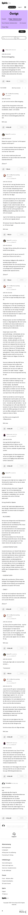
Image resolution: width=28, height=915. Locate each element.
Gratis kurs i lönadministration (9, 868)
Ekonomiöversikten (7, 794)
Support (4, 891)
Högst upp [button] (2, 910)
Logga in (20, 7)
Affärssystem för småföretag (9, 852)
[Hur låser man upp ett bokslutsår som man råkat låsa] (25, 88)
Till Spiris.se (5, 894)
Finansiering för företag (7, 855)
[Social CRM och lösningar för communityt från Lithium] (22, 911)
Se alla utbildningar (6, 870)
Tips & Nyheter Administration (9, 23)
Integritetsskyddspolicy (7, 881)
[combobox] (14, 38)
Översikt (4, 19)
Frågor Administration (15, 19)
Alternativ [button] (22, 32)
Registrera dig (12, 7)
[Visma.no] (6, 3)
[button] (25, 50)
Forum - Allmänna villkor (7, 878)
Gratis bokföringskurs (7, 863)
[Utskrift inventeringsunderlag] (22, 88)
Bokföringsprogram (6, 847)
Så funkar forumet (6, 883)
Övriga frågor (5, 27)
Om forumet (23, 23)
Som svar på (11, 178)
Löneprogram (5, 850)
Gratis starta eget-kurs (7, 865)
